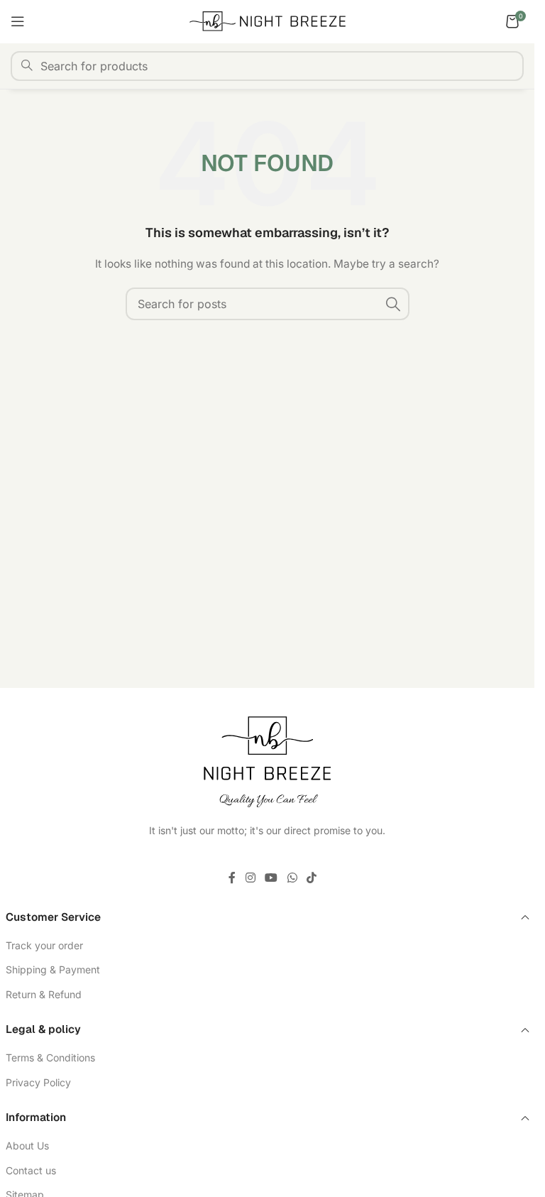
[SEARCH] (393, 304)
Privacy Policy (38, 1082)
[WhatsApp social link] (292, 877)
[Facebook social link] (232, 877)
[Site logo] (267, 20)
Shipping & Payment (53, 969)
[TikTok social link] (311, 877)
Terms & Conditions (50, 1057)
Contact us (31, 1170)
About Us (27, 1145)
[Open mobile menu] (18, 21)
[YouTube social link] (271, 877)
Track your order (44, 945)
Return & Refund (44, 994)
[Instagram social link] (250, 877)
